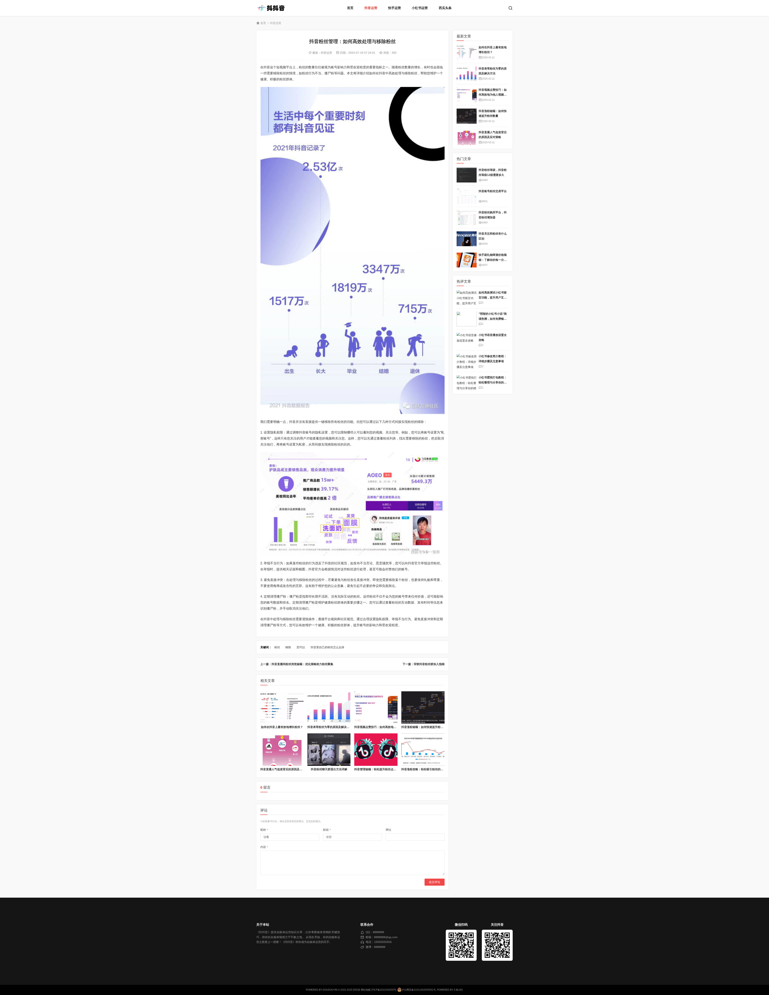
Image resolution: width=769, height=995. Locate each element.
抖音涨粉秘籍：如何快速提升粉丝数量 (425, 727)
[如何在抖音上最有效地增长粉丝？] (282, 707)
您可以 (301, 647)
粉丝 (277, 647)
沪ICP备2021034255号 (383, 989)
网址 (388, 829)
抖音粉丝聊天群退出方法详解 (329, 769)
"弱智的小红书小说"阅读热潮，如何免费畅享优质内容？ (493, 318)
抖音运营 (370, 8)
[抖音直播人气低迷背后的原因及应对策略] (282, 749)
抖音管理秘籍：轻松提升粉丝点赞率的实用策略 (383, 769)
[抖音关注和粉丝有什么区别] (467, 238)
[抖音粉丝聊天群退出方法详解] (329, 749)
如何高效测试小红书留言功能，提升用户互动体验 (493, 297)
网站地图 (365, 989)
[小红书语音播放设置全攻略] (467, 340)
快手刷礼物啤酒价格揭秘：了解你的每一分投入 (493, 259)
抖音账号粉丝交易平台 (493, 191)
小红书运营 (420, 8)
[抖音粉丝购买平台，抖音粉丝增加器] (467, 217)
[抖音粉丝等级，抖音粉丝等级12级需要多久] (467, 175)
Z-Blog (458, 989)
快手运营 (394, 8)
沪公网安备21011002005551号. (418, 989)
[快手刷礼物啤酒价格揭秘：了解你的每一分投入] (467, 260)
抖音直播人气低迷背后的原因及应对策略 (285, 769)
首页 (350, 8)
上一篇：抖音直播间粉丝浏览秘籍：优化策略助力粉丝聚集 (296, 664)
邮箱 (327, 829)
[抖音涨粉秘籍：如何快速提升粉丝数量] (423, 707)
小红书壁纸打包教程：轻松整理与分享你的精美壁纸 (493, 382)
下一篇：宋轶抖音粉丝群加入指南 (424, 664)
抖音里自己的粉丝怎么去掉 (327, 647)
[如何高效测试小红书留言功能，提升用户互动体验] (467, 297)
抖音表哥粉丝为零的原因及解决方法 (329, 727)
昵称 (264, 829)
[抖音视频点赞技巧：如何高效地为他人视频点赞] (376, 707)
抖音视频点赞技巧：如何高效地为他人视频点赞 (383, 727)
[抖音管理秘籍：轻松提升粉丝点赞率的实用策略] (376, 749)
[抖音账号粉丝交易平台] (467, 196)
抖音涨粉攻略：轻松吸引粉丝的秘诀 (423, 769)
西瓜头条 (445, 8)
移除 (288, 647)
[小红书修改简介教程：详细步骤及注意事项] (467, 361)
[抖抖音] (272, 8)
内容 (264, 847)
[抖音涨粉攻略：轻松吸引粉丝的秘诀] (423, 749)
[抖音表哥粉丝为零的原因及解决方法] (329, 707)
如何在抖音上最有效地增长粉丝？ (282, 727)
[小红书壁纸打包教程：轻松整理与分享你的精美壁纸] (467, 382)
